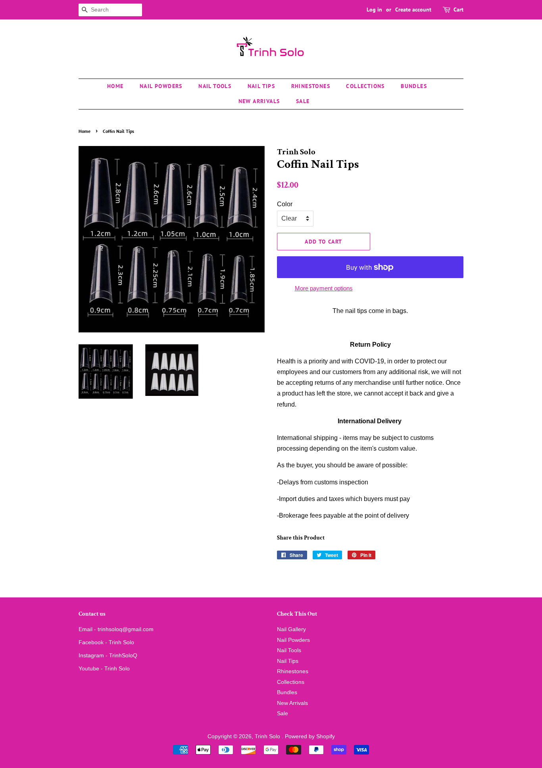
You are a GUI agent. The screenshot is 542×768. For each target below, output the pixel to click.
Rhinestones (310, 86)
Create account (413, 9)
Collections (365, 86)
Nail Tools (214, 86)
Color (284, 204)
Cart (458, 9)
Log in (374, 9)
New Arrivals (259, 101)
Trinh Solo (268, 736)
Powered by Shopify (310, 736)
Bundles (414, 86)
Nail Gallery (291, 629)
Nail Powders (161, 86)
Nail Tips (261, 86)
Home (115, 86)
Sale (303, 101)
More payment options (324, 288)
